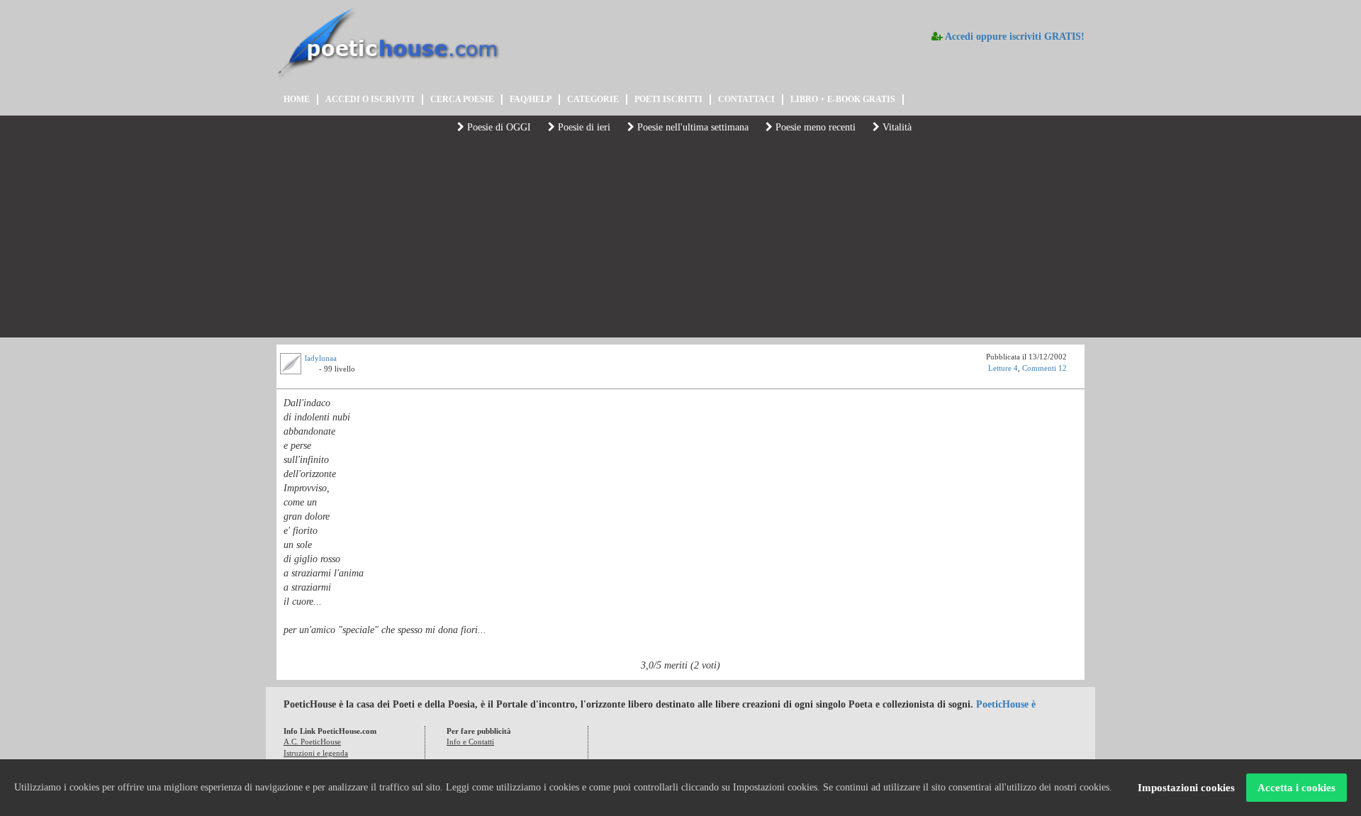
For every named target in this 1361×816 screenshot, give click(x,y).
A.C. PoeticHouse (312, 741)
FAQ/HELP (530, 99)
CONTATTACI (746, 99)
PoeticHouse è (1006, 704)
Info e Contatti (470, 741)
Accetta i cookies (1296, 787)
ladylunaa (321, 358)
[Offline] (312, 371)
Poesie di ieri (582, 127)
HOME (297, 99)
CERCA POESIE (462, 99)
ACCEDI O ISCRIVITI (370, 99)
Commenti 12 (1044, 368)
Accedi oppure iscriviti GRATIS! (1014, 36)
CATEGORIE (593, 99)
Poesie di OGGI (497, 127)
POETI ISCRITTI (668, 99)
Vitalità (896, 127)
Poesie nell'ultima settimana (691, 127)
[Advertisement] (680, 238)
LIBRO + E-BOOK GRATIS (842, 99)
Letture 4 (1003, 368)
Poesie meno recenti (814, 127)
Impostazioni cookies (1186, 787)
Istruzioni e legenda (316, 753)
